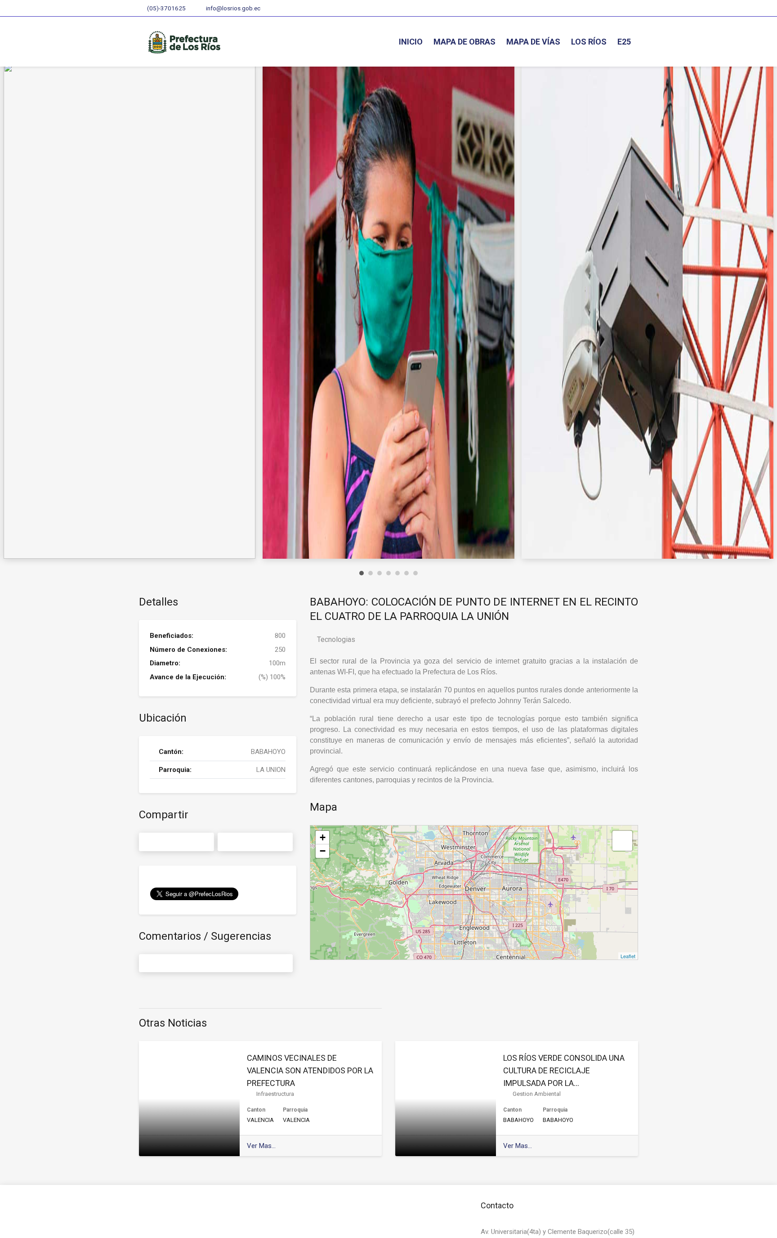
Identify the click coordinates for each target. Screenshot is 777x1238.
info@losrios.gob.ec (232, 8)
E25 (624, 41)
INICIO (411, 41)
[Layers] (622, 841)
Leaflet (628, 956)
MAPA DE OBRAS (464, 41)
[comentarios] (216, 963)
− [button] (323, 851)
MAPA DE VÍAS (533, 41)
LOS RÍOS (589, 41)
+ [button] (323, 837)
